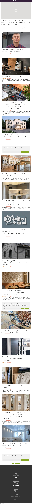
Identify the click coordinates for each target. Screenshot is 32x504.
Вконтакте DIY (16, 489)
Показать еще (16, 463)
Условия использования (16, 475)
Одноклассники (16, 490)
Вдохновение (16, 483)
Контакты (16, 473)
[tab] (16, 1)
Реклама (16, 474)
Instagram (16, 491)
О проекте (16, 469)
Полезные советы (8, 53)
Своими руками (16, 482)
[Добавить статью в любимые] (11, 53)
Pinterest (16, 492)
